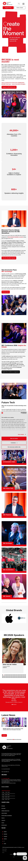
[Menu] (23, 4)
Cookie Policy (4, 850)
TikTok (5, 843)
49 (12, 677)
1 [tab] (7, 739)
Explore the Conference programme (10, 371)
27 (9, 676)
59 (24, 677)
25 (7, 676)
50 (13, 677)
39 (24, 676)
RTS (14, 755)
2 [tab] (8, 739)
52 (15, 677)
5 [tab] (12, 739)
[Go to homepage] (7, 5)
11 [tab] (19, 739)
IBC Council (3, 808)
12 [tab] (20, 739)
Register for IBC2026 (5, 786)
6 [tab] (13, 739)
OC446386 (10, 760)
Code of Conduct (4, 813)
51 (14, 677)
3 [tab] (9, 739)
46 (8, 677)
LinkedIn (5, 831)
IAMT (5, 755)
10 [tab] (18, 739)
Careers (3, 822)
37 (21, 676)
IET (3, 755)
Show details (21, 434)
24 (6, 676)
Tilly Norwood (9, 664)
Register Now (8, 7)
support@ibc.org (6, 771)
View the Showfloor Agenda (8, 258)
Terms (3, 852)
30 (13, 676)
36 (20, 676)
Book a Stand (20, 7)
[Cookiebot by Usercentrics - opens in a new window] (21, 413)
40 (25, 676)
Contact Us (3, 820)
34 (18, 676)
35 (19, 676)
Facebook (5, 836)
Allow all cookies (14, 438)
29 (12, 676)
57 (21, 677)
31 (14, 676)
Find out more (5, 292)
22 (3, 676)
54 (18, 677)
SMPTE (10, 755)
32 (15, 676)
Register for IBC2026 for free (9, 87)
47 (9, 677)
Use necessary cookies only (14, 447)
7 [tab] (14, 739)
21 (2, 676)
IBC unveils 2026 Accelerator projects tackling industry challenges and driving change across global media (16, 729)
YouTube (5, 838)
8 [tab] (15, 739)
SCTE (8, 755)
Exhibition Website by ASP (14, 854)
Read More (6, 735)
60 (25, 677)
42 (3, 677)
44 (6, 677)
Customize (13, 442)
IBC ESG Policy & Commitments (7, 815)
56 (20, 677)
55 (19, 677)
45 (7, 677)
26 (8, 676)
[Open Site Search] (19, 3)
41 (2, 677)
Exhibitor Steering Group (5, 810)
